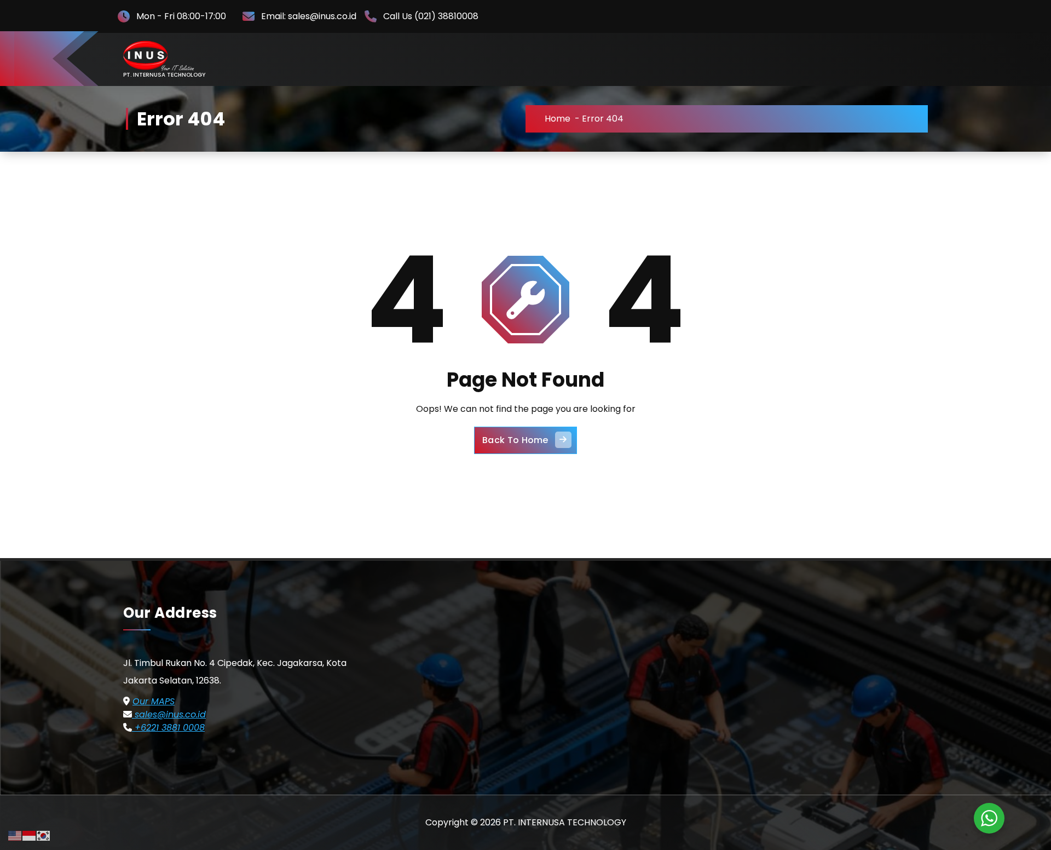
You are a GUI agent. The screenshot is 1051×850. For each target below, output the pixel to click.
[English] (15, 835)
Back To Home (515, 440)
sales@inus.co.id (169, 714)
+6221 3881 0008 (168, 727)
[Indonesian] (29, 835)
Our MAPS (153, 701)
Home (557, 118)
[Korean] (44, 835)
